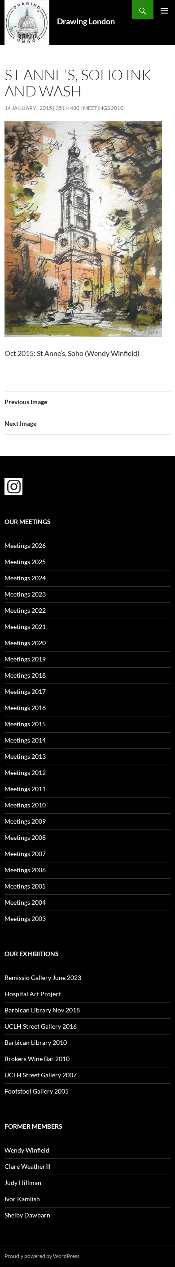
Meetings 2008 (25, 837)
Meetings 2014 (25, 740)
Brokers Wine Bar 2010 (37, 1058)
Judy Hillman (22, 1182)
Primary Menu (164, 11)
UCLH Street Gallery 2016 (40, 1026)
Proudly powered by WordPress (41, 1256)
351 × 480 (67, 108)
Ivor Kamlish (22, 1199)
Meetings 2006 (25, 870)
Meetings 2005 (25, 886)
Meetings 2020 (25, 643)
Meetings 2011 (25, 789)
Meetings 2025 (25, 561)
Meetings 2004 (25, 902)
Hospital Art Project (32, 994)
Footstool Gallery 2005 (36, 1091)
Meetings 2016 (25, 707)
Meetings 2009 (25, 821)
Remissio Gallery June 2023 (42, 977)
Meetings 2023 (25, 594)
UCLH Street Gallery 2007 (40, 1075)
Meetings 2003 (25, 918)
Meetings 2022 (25, 610)
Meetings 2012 (25, 772)
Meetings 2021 (25, 626)
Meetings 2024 (25, 578)
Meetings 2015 (25, 724)
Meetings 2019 (25, 659)
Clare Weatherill (27, 1166)
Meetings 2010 (103, 108)
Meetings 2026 (25, 545)
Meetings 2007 (25, 853)
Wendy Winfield (26, 1150)
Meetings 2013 (25, 756)
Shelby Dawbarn (27, 1215)
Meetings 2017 (25, 691)
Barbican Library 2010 (35, 1042)
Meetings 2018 (25, 675)
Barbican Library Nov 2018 (42, 1010)
